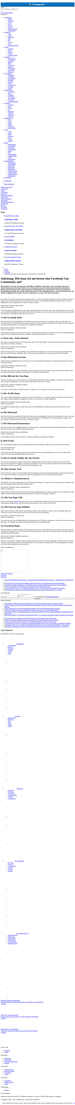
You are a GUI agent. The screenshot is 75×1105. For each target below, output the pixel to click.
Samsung (10, 21)
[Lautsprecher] (12, 852)
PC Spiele (11, 100)
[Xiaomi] (12, 689)
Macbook (11, 792)
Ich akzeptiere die (47, 596)
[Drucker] (12, 889)
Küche (10, 151)
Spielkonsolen (8, 90)
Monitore (10, 80)
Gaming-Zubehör (13, 101)
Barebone (11, 72)
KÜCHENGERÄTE (22, 933)
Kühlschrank (11, 162)
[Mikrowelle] (12, 961)
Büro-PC (10, 62)
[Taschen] (12, 843)
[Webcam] (12, 907)
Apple (10, 35)
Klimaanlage (11, 176)
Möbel (6, 143)
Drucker (10, 82)
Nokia (10, 22)
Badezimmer (11, 146)
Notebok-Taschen (13, 45)
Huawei (10, 27)
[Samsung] (12, 680)
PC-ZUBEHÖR (19, 861)
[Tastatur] (12, 916)
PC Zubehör (8, 73)
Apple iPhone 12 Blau (11, 219)
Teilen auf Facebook (7, 573)
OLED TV (11, 115)
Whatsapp (3, 577)
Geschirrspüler (12, 172)
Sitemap (6, 1063)
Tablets (6, 47)
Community (7, 181)
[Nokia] (12, 698)
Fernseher (7, 103)
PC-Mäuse (11, 77)
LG (9, 110)
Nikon (10, 123)
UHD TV (11, 116)
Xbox (9, 93)
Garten (10, 157)
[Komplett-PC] (12, 735)
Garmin (10, 139)
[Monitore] (12, 744)
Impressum (7, 1058)
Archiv (6, 1074)
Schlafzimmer (12, 149)
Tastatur (10, 869)
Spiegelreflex (12, 128)
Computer (7, 57)
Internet (6, 270)
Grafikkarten (11, 78)
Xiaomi (10, 25)
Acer (9, 44)
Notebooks (7, 32)
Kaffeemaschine (12, 174)
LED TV (10, 113)
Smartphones (8, 17)
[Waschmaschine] (12, 952)
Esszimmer (11, 148)
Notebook (11, 790)
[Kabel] (12, 780)
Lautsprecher (12, 85)
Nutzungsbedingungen (10, 1061)
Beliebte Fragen (9, 1082)
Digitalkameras (8, 118)
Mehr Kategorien (9, 184)
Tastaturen (11, 75)
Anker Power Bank (10, 250)
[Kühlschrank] (12, 979)
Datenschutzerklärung (52, 596)
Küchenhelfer (12, 164)
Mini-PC (10, 67)
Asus (9, 34)
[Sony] (12, 707)
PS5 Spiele (11, 96)
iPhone (10, 19)
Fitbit (9, 134)
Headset (10, 871)
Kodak (10, 124)
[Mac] (12, 753)
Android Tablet (12, 795)
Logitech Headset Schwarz (12, 260)
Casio (9, 131)
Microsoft (11, 37)
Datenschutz (8, 1060)
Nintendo (10, 95)
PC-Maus (11, 863)
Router (10, 83)
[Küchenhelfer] (12, 970)
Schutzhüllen (12, 30)
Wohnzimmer (12, 144)
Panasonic (11, 111)
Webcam (10, 867)
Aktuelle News (8, 1069)
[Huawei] (12, 671)
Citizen (10, 141)
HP (9, 40)
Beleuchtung (11, 159)
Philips (10, 108)
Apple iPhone (12, 645)
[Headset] (12, 925)
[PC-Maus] (12, 880)
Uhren (6, 129)
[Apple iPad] (12, 825)
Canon (10, 121)
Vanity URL (17, 501)
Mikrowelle (11, 167)
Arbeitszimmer (12, 154)
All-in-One (11, 65)
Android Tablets (12, 55)
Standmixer (11, 166)
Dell (9, 39)
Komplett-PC (12, 58)
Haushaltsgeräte (9, 161)
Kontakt (6, 1090)
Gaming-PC (11, 60)
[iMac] (12, 762)
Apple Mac (11, 70)
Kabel (10, 88)
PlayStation (11, 91)
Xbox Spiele (11, 98)
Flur (9, 153)
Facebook (7, 272)
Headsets (10, 87)
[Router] (12, 771)
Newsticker (7, 1073)
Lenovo (10, 42)
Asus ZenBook (9, 240)
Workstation (11, 68)
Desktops (17, 716)
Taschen (10, 797)
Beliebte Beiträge (9, 1071)
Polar (9, 138)
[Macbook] (12, 816)
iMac (9, 63)
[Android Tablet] (12, 834)
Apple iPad (11, 793)
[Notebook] (12, 807)
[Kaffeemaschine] (12, 997)
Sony (9, 24)
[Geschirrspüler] (12, 988)
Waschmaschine (12, 171)
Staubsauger (11, 169)
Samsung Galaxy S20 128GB (13, 229)
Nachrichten (7, 177)
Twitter (6, 1052)
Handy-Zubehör (12, 29)
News (6, 269)
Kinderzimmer (12, 156)
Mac (9, 721)
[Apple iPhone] (12, 663)
